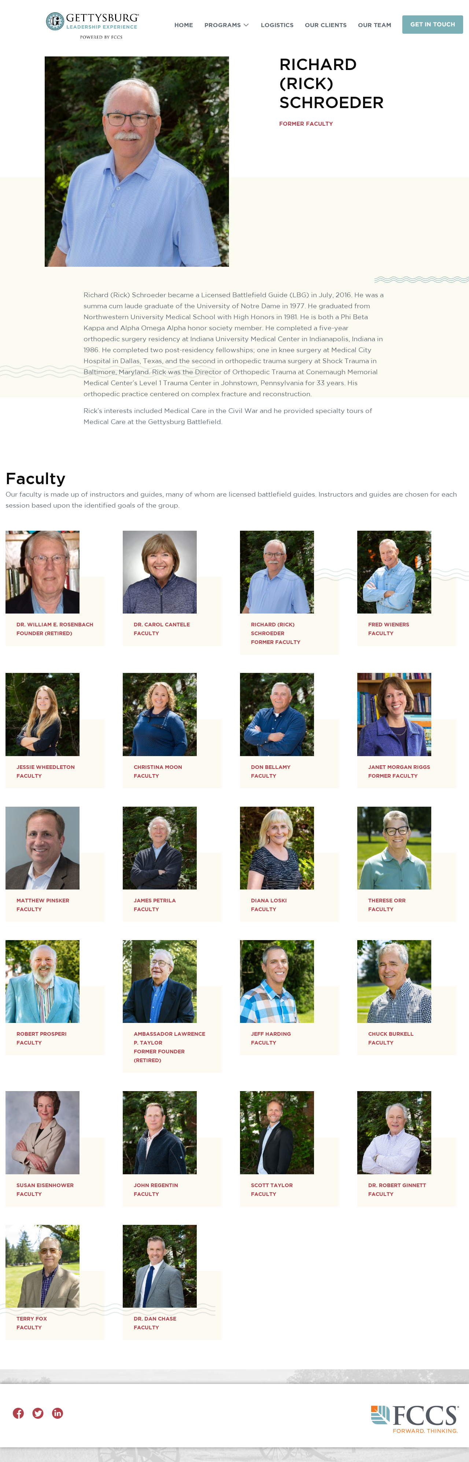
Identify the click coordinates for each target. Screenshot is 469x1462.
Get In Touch (432, 24)
